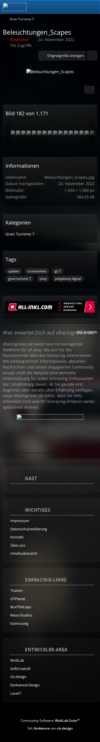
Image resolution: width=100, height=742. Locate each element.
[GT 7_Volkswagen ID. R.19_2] (71, 133)
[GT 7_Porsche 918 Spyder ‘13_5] (66, 133)
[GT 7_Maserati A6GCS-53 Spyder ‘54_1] (23, 133)
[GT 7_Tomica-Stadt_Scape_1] (39, 133)
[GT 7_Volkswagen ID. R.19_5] (44, 133)
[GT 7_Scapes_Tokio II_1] (34, 133)
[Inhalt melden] (89, 90)
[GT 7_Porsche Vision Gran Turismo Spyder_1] (18, 133)
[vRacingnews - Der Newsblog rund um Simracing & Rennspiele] (15, 6)
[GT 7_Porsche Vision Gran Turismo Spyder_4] (50, 133)
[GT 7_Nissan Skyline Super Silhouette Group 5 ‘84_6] (76, 133)
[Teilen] (92, 55)
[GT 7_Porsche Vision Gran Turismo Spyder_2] (29, 133)
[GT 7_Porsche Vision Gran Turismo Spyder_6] (55, 133)
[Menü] (92, 6)
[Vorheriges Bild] (14, 72)
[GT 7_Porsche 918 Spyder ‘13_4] (60, 133)
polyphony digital (68, 278)
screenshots (37, 271)
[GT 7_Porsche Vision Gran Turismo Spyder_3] (13, 133)
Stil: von (50, 728)
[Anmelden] (78, 7)
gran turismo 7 (19, 278)
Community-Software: (50, 720)
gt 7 (58, 271)
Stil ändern (87, 332)
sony (43, 278)
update (13, 271)
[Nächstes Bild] (85, 72)
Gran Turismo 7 (20, 234)
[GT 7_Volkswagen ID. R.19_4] (81, 133)
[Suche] (65, 6)
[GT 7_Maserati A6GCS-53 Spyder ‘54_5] (87, 133)
